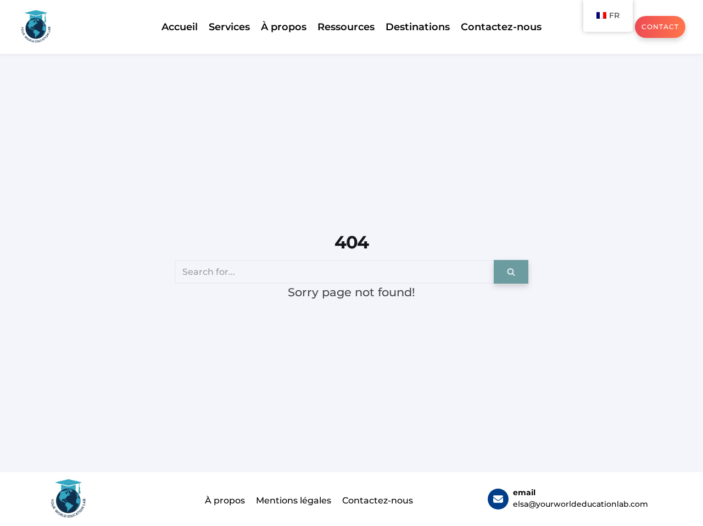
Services (229, 27)
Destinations (418, 27)
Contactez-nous (501, 27)
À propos (283, 27)
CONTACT (660, 27)
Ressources (346, 27)
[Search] (511, 272)
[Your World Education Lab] (36, 27)
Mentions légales (293, 500)
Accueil (179, 27)
